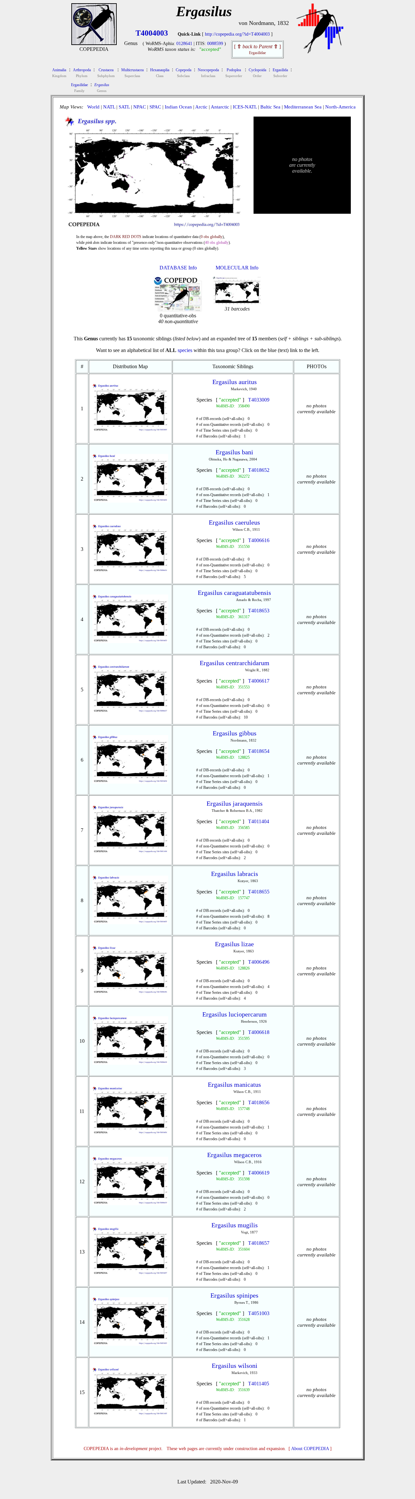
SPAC (155, 106)
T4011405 (258, 1383)
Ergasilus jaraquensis (235, 803)
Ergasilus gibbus (234, 733)
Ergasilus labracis (234, 873)
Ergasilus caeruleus (234, 522)
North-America (340, 106)
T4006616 (258, 540)
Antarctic (220, 106)
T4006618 (258, 1032)
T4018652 (258, 470)
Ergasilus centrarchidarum (234, 662)
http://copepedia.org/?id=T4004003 (237, 34)
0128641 (184, 43)
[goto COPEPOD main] (320, 52)
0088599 (215, 43)
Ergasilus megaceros (234, 1154)
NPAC (139, 106)
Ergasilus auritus (234, 381)
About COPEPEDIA (310, 1448)
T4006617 (258, 681)
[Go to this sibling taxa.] (130, 430)
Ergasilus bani (234, 452)
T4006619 (258, 1172)
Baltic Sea (270, 106)
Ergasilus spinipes (234, 1295)
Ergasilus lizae (234, 944)
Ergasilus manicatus (234, 1084)
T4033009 (258, 400)
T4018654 (258, 751)
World (93, 106)
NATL (109, 106)
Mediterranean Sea (303, 106)
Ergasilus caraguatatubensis (234, 592)
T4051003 (258, 1313)
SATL (124, 106)
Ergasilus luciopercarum (234, 1014)
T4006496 (258, 962)
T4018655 (258, 891)
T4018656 (258, 1102)
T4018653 (258, 610)
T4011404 (258, 821)
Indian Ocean (178, 106)
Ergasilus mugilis (234, 1225)
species (185, 350)
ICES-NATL (245, 106)
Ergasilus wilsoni (234, 1365)
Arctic (201, 106)
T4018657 (258, 1243)
